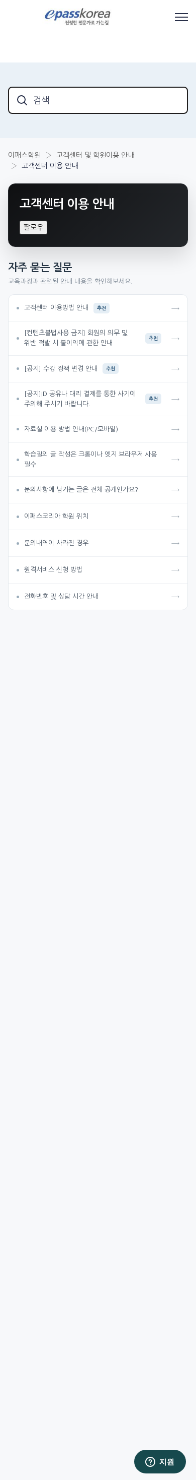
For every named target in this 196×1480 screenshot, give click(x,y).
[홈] (79, 17)
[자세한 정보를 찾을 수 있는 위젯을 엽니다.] (160, 1462)
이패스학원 (24, 155)
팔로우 (33, 227)
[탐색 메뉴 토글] (181, 17)
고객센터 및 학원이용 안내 (95, 155)
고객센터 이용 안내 (50, 165)
